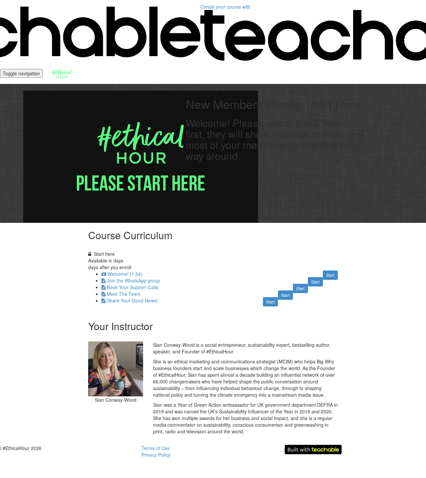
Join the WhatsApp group (133, 280)
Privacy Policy (155, 454)
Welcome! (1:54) (124, 273)
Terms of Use (155, 448)
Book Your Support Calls (132, 287)
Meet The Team (123, 293)
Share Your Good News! (132, 300)
